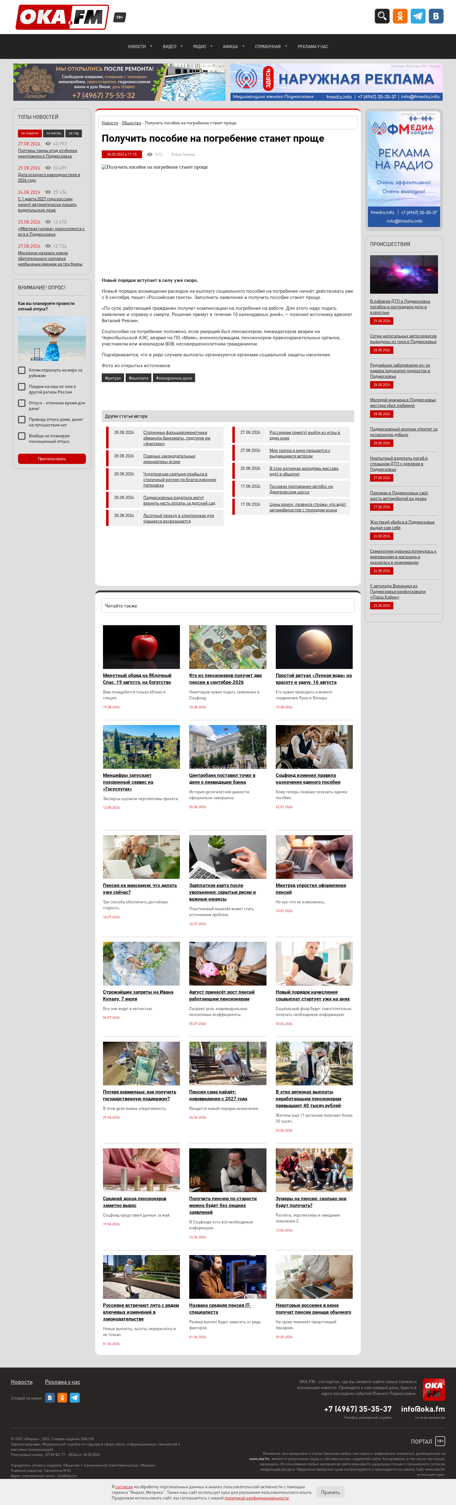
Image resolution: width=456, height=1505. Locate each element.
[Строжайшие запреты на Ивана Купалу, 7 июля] (141, 983)
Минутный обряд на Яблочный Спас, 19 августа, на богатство (137, 679)
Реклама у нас (313, 46)
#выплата (138, 378)
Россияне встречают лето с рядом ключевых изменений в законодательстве (141, 1312)
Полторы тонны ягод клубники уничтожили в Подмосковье (47, 152)
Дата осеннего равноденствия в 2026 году (49, 177)
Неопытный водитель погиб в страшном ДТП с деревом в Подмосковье (399, 463)
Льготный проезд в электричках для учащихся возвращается (178, 517)
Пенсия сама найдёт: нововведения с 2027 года (218, 1095)
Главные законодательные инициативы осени (169, 458)
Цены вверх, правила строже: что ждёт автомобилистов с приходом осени (308, 506)
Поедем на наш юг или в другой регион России (52, 388)
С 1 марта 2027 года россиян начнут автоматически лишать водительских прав (47, 204)
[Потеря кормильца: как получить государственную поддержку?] (141, 1083)
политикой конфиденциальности (257, 1497)
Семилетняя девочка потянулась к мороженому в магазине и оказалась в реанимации (403, 556)
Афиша (230, 46)
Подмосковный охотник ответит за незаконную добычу (403, 431)
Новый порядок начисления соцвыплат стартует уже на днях (313, 995)
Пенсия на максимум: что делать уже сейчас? (140, 889)
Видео (169, 46)
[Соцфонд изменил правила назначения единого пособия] (314, 767)
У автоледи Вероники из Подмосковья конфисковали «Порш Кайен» (398, 591)
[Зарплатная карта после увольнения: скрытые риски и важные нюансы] (227, 877)
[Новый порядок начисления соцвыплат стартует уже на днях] (314, 983)
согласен (124, 1486)
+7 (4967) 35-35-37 (358, 1409)
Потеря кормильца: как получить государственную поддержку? (139, 1095)
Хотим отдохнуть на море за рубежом (55, 372)
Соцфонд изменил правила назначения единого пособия (308, 779)
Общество (131, 122)
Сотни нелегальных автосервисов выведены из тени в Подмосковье (403, 338)
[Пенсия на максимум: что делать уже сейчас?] (141, 877)
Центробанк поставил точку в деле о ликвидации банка (222, 779)
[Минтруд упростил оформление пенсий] (314, 877)
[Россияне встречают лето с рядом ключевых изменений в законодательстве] (141, 1297)
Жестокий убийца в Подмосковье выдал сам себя (402, 524)
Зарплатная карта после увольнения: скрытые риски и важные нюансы (222, 892)
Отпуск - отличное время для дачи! (57, 405)
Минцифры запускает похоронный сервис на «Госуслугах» (128, 782)
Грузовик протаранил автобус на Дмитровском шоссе (301, 488)
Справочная (268, 46)
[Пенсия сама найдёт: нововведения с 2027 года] (227, 1083)
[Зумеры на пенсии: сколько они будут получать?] (314, 1190)
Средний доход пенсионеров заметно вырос (134, 1202)
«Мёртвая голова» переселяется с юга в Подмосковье (51, 231)
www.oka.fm (259, 1458)
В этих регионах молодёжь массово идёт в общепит (304, 470)
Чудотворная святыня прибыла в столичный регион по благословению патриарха (179, 479)
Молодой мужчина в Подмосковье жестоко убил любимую (403, 402)
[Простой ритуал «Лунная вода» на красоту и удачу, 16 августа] (314, 667)
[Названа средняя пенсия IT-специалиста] (227, 1297)
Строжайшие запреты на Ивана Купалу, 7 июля (138, 995)
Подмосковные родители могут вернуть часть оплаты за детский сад (179, 499)
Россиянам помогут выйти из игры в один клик (305, 434)
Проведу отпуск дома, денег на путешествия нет (56, 421)
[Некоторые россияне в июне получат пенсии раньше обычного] (314, 1297)
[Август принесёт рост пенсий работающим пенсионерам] (227, 983)
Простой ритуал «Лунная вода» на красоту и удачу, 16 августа (314, 679)
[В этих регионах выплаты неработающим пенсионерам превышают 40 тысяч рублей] (314, 1083)
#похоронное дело (174, 378)
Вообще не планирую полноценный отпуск (49, 438)
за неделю (30, 133)
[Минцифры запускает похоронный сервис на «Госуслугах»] (141, 767)
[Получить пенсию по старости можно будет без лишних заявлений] (227, 1190)
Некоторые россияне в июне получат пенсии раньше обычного (313, 1308)
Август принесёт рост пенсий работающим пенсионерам (222, 995)
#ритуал (113, 378)
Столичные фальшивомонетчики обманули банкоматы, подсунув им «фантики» (176, 437)
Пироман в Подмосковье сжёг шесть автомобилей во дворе (399, 495)
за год (74, 133)
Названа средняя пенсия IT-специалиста (220, 1308)
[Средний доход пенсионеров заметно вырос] (141, 1190)
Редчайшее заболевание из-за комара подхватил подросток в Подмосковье (400, 370)
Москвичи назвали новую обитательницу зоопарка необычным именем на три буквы (50, 258)
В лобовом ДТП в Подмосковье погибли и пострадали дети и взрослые (400, 306)
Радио (199, 46)
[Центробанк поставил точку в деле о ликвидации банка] (227, 767)
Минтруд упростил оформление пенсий (311, 889)
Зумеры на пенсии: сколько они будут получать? (311, 1202)
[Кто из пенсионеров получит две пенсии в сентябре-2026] (227, 667)
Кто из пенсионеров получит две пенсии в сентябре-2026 (225, 679)
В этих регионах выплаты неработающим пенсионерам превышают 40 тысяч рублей (308, 1098)
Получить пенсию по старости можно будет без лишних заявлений (223, 1205)
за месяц (53, 133)
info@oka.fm (423, 1409)
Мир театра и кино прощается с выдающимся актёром (300, 452)
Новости (137, 46)
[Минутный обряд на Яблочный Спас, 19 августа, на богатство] (141, 667)
